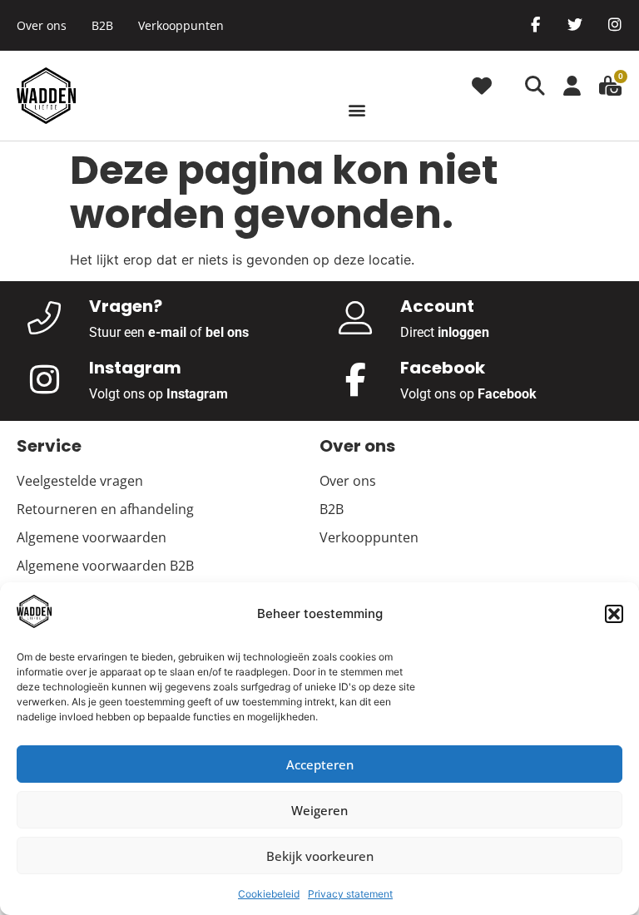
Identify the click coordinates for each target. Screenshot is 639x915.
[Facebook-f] (535, 24)
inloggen (463, 332)
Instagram (197, 394)
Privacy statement (350, 894)
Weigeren (319, 810)
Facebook (507, 394)
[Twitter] (574, 24)
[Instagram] (614, 24)
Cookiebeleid (269, 894)
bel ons (227, 332)
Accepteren (320, 764)
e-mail (167, 332)
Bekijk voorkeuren (320, 856)
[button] (614, 614)
